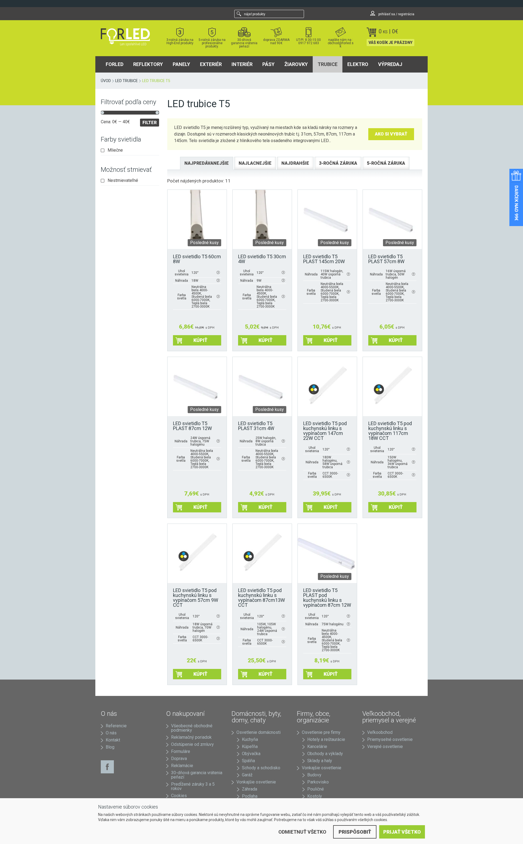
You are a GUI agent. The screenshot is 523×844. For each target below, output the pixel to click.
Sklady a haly (319, 760)
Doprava (179, 758)
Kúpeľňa (250, 746)
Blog (110, 747)
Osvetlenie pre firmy (321, 732)
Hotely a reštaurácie (326, 739)
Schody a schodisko (261, 767)
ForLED (114, 64)
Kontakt (113, 740)
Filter (149, 122)
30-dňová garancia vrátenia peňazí (244, 43)
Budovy (314, 774)
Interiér (242, 64)
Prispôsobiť (355, 832)
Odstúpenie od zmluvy (192, 744)
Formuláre (180, 751)
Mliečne (115, 150)
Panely (181, 64)
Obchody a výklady (325, 753)
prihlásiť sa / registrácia (396, 14)
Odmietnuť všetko (302, 832)
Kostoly (314, 796)
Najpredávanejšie (206, 163)
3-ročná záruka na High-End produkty (179, 41)
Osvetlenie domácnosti (258, 732)
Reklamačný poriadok (191, 737)
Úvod (106, 81)
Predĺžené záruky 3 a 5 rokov (193, 786)
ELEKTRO (357, 64)
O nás (111, 732)
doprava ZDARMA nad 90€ (276, 41)
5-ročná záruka (386, 163)
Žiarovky (296, 64)
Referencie (116, 725)
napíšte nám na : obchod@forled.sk (341, 43)
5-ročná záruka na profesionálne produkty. (212, 43)
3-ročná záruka (338, 163)
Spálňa (248, 760)
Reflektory (148, 64)
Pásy (268, 64)
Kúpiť (200, 340)
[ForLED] (128, 36)
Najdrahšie (295, 163)
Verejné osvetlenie (385, 746)
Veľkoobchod (380, 732)
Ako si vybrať (391, 134)
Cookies (179, 795)
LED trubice (126, 81)
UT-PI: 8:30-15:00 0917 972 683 (308, 41)
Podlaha (249, 796)
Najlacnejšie (255, 163)
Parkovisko (318, 782)
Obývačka (251, 753)
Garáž (247, 774)
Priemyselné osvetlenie (390, 739)
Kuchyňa (250, 739)
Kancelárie (317, 746)
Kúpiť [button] (330, 507)
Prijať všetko (402, 832)
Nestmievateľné (123, 180)
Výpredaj (390, 64)
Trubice (327, 64)
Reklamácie (182, 765)
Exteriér (211, 64)
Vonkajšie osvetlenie (256, 782)
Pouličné (315, 789)
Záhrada (249, 789)
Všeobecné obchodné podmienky (191, 728)
